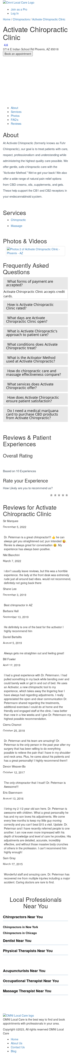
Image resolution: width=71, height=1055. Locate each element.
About (14, 108)
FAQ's (14, 120)
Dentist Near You (17, 940)
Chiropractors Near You (23, 916)
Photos (15, 116)
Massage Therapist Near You (27, 990)
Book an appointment (18, 54)
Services (16, 112)
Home (6, 19)
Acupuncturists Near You (24, 970)
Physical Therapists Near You (28, 950)
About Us (16, 1043)
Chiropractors (21, 19)
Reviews (16, 124)
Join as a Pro (19, 9)
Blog (13, 1051)
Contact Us (18, 1047)
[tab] (35, 283)
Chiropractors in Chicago (20, 933)
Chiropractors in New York (20, 927)
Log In (15, 13)
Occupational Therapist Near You (31, 980)
